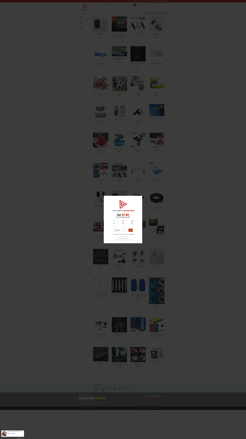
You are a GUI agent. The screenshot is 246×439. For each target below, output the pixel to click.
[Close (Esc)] (141, 197)
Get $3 (130, 230)
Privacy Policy (132, 234)
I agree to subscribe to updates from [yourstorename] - (123, 234)
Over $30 (128, 217)
